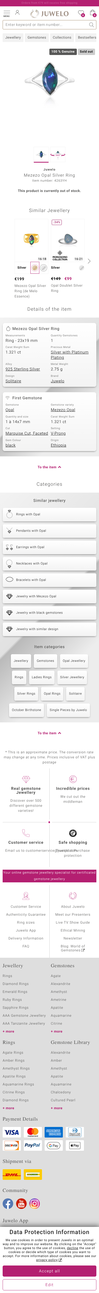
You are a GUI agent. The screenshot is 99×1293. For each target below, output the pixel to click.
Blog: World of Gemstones (73, 948)
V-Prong (58, 434)
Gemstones (36, 37)
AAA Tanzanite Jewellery (24, 1023)
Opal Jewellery (74, 661)
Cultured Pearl (63, 1100)
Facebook (8, 1203)
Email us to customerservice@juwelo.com (41, 850)
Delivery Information (26, 938)
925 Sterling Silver (23, 369)
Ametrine (59, 999)
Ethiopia (59, 445)
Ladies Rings (42, 677)
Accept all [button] (49, 1271)
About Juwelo (73, 906)
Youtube (21, 1203)
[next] (88, 261)
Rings (19, 677)
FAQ (25, 946)
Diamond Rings (16, 984)
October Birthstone (26, 710)
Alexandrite (60, 984)
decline (72, 1248)
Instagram (34, 1203)
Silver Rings (26, 693)
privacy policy (47, 1260)
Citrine (56, 1023)
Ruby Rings (12, 999)
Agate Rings (13, 1052)
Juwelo (57, 381)
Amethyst (59, 991)
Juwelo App (26, 930)
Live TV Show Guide (73, 922)
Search (91, 24)
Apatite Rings (14, 1076)
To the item (46, 467)
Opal (10, 410)
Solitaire (13, 381)
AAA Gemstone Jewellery (24, 1015)
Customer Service (26, 906)
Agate (56, 976)
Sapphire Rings (16, 1007)
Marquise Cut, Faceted (27, 434)
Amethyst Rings (16, 1068)
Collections (62, 37)
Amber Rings (14, 1060)
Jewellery (13, 37)
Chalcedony (61, 1092)
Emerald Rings (15, 991)
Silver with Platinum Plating (70, 355)
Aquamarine (61, 1015)
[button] (6, 13)
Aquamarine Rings (18, 1084)
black (11, 445)
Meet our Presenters (73, 914)
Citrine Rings (14, 1092)
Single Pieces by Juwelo (68, 710)
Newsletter (73, 938)
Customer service (26, 843)
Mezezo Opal (63, 410)
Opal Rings (52, 693)
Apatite (57, 1007)
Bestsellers (87, 37)
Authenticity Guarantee (26, 914)
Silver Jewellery (72, 677)
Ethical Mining (73, 930)
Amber (56, 1060)
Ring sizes (26, 922)
